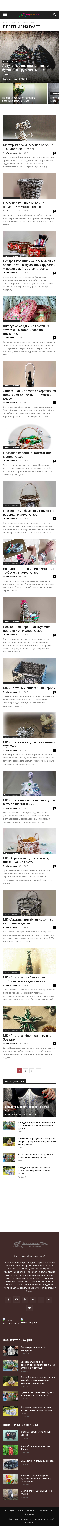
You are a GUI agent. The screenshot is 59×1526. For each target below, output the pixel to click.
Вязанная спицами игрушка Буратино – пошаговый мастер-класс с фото (36, 1478)
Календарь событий (14, 1510)
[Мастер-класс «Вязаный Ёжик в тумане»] (10, 1494)
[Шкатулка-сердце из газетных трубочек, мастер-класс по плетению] (29, 309)
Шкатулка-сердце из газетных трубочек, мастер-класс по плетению (26, 329)
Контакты (31, 1510)
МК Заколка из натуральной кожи (37, 1461)
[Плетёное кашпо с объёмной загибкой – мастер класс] (29, 186)
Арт (13, 22)
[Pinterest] (25, 1300)
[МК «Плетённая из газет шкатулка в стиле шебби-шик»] (29, 783)
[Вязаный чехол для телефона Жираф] (10, 1450)
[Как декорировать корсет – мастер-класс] (29, 1102)
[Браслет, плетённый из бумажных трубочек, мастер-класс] (29, 552)
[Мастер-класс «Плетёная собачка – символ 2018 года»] (29, 128)
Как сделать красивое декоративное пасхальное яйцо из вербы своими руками (36, 1125)
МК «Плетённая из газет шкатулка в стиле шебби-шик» (29, 802)
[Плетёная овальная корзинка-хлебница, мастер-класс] (23, 94)
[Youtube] (29, 1308)
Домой (6, 22)
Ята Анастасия (10, 79)
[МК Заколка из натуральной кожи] (10, 1464)
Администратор (13, 1114)
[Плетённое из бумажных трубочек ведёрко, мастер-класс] (29, 494)
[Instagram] (16, 1299)
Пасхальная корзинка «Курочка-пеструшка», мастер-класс (27, 628)
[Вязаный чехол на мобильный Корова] (10, 1435)
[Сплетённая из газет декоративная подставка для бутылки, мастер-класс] (29, 374)
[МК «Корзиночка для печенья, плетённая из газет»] (29, 841)
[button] (5, 15)
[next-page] (38, 1070)
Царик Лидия (9, 337)
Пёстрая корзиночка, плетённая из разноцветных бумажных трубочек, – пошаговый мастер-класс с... (29, 264)
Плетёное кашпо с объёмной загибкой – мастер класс (24, 205)
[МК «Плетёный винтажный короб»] (29, 671)
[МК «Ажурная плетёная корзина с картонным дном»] (29, 903)
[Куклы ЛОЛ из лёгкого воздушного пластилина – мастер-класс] (9, 1157)
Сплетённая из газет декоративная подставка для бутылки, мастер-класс (29, 394)
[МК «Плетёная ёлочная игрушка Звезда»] (29, 1019)
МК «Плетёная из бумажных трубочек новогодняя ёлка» (24, 979)
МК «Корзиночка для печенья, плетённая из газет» (26, 860)
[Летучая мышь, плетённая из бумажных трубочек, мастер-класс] (29, 57)
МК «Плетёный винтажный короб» (29, 688)
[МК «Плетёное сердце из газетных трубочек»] (29, 725)
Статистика (30, 1514)
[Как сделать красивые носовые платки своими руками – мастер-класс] (9, 1170)
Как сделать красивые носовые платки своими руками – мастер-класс (34, 1170)
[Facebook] (8, 1300)
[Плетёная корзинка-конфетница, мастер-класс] (29, 436)
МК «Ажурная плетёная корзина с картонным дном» (28, 921)
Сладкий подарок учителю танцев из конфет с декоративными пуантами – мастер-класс (37, 1141)
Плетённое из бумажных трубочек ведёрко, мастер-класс (28, 512)
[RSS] (33, 1300)
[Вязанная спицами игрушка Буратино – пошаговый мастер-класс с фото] (10, 1479)
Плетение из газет (10, 61)
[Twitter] (41, 1300)
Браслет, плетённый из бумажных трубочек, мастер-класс (28, 570)
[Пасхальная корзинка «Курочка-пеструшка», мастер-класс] (29, 610)
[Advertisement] (29, 5)
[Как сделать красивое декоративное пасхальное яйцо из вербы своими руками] (9, 1125)
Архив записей (45, 1510)
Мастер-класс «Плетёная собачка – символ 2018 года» (28, 147)
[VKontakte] (49, 1300)
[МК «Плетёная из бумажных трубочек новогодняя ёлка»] (29, 961)
